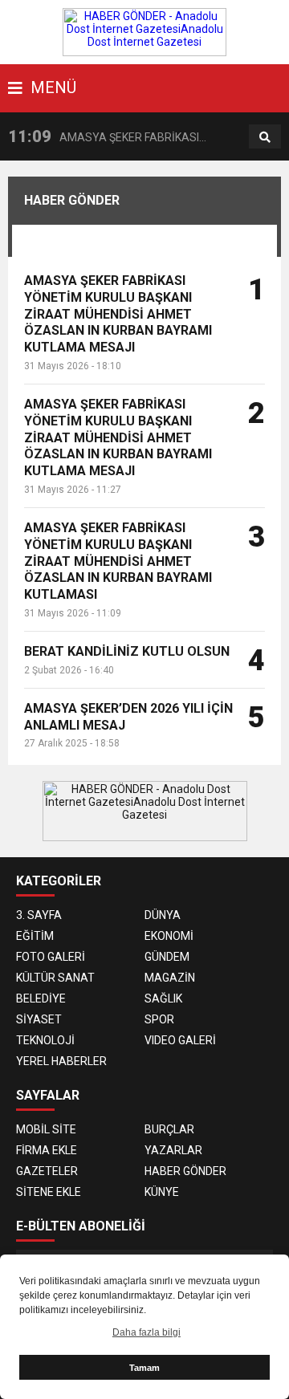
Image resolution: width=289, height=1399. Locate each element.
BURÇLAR (169, 1129)
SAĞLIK (163, 998)
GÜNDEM (166, 956)
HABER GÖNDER (185, 1171)
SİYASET (39, 1019)
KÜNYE (161, 1191)
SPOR (159, 1019)
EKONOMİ (168, 935)
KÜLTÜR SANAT (55, 977)
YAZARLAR (173, 1150)
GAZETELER (47, 1171)
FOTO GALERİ (50, 956)
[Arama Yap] (265, 137)
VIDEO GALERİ (180, 1040)
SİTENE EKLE (48, 1191)
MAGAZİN (169, 977)
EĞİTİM (35, 935)
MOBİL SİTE (46, 1129)
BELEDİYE (41, 998)
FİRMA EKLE (46, 1150)
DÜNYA (162, 915)
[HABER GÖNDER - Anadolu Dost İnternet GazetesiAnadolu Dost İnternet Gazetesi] (144, 31)
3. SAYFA (39, 915)
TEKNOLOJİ (45, 1040)
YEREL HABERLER (61, 1061)
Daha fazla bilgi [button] (146, 1332)
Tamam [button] (144, 1368)
